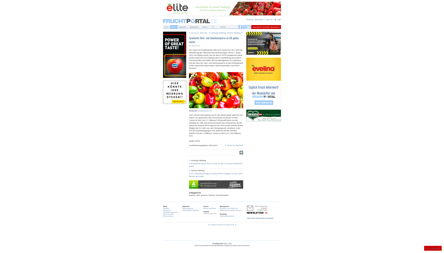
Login (279, 19)
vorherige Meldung (218, 33)
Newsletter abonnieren (170, 212)
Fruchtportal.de (191, 20)
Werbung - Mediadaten (255, 19)
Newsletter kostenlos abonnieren (266, 27)
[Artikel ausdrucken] (241, 152)
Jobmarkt (182, 27)
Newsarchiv (167, 210)
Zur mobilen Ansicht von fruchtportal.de (221, 225)
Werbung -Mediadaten (227, 216)
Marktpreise (194, 27)
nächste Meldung (234, 33)
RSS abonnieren (168, 216)
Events (204, 27)
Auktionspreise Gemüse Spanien (230, 210)
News (173, 27)
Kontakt (271, 218)
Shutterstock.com (205, 111)
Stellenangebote (187, 208)
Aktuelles (166, 208)
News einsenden (168, 214)
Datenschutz (261, 218)
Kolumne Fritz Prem (210, 214)
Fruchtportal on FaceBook (240, 27)
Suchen (223, 27)
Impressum (251, 218)
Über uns (269, 19)
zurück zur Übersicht (199, 33)
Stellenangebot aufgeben (190, 210)
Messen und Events (210, 208)
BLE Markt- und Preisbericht (229, 208)
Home (166, 27)
